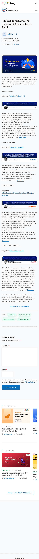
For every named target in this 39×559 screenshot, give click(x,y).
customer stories (24, 315)
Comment (5, 345)
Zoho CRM (12, 315)
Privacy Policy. (30, 382)
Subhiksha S (12, 34)
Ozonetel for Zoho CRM (16, 251)
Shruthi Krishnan (9, 478)
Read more (22, 137)
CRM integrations (23, 319)
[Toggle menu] (36, 10)
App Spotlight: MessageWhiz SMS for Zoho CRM (14, 430)
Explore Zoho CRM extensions (19, 306)
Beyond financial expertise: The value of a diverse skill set (14, 474)
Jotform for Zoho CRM (16, 147)
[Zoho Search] (36, 3)
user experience (9, 319)
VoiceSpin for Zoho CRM (17, 96)
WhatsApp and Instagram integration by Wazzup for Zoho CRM (18, 194)
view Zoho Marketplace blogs (19, 493)
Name (4, 370)
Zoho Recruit (6, 470)
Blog (12, 3)
